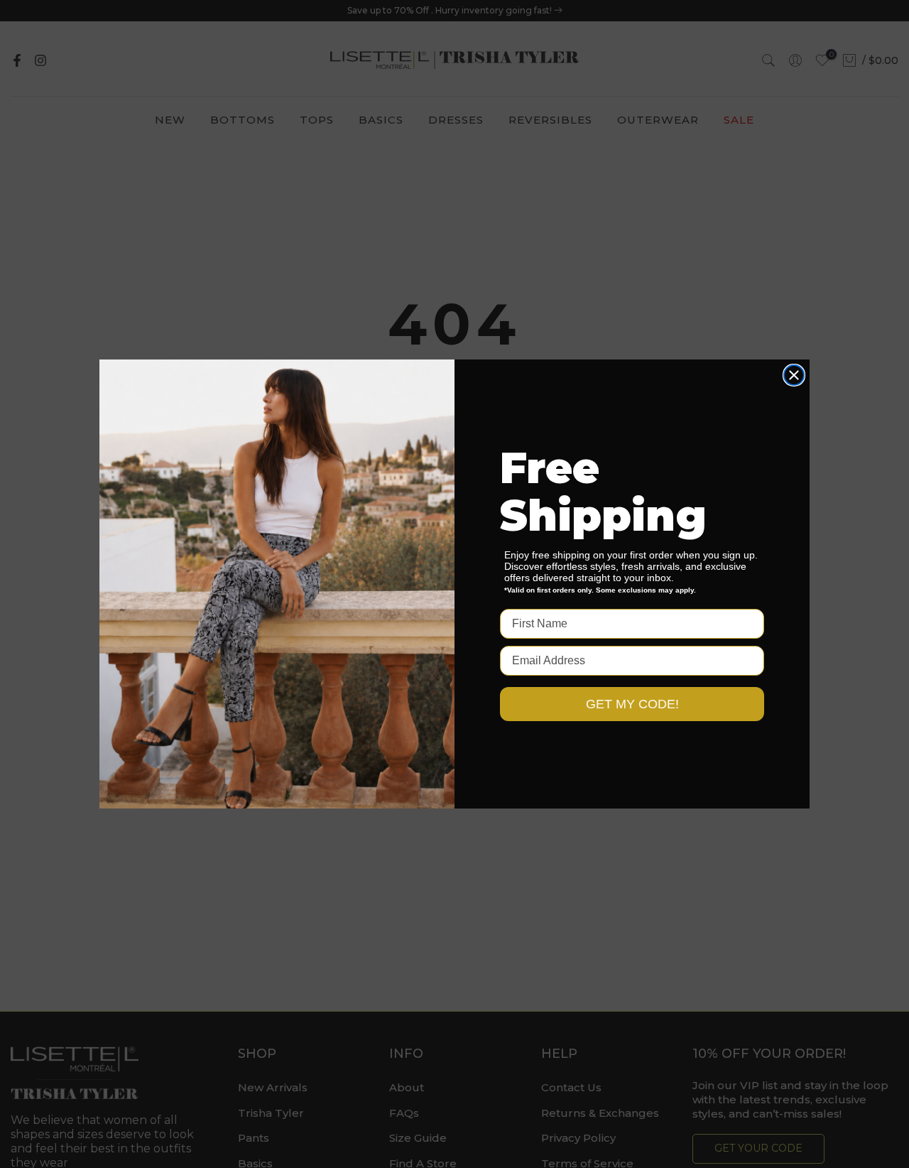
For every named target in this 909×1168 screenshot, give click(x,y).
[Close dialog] (794, 375)
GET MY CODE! (632, 704)
